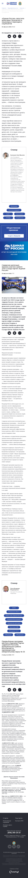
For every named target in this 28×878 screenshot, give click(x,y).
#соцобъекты (19, 217)
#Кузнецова (14, 206)
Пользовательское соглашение (14, 858)
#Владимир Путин (14, 631)
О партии (5, 818)
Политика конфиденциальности (14, 860)
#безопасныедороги (14, 210)
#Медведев (8, 634)
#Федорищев (19, 634)
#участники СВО (14, 627)
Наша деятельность (13, 8)
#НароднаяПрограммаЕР (14, 619)
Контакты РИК (19, 821)
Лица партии (18, 818)
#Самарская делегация (14, 623)
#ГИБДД (8, 217)
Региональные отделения (7, 821)
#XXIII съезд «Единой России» (14, 615)
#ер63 (8, 214)
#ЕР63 (14, 608)
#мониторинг (19, 214)
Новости (22, 8)
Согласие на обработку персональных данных (14, 864)
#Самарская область (14, 611)
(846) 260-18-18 (14, 833)
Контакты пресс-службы (7, 825)
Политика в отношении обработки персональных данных (14, 862)
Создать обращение (14, 236)
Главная (4, 8)
